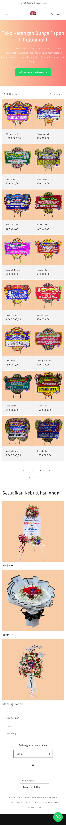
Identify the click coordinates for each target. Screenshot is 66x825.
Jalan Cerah (11, 406)
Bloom (39, 797)
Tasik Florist (21, 797)
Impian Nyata (12, 451)
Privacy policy (51, 797)
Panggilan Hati (43, 134)
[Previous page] (6, 470)
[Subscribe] (49, 754)
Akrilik (6, 565)
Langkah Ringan (13, 270)
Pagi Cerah (10, 179)
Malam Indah (42, 224)
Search (9, 726)
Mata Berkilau (12, 224)
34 (28, 477)
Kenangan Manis (44, 360)
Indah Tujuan (42, 315)
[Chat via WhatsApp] (58, 817)
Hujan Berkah (42, 451)
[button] (6, 13)
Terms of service (52, 802)
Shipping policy (34, 807)
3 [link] (32, 470)
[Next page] (37, 477)
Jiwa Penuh (42, 406)
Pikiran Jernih (12, 134)
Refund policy (16, 802)
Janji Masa (10, 360)
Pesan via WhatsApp (35, 72)
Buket (5, 634)
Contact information (33, 802)
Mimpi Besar (42, 179)
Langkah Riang (43, 270)
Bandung (11, 733)
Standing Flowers (12, 704)
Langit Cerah (11, 315)
